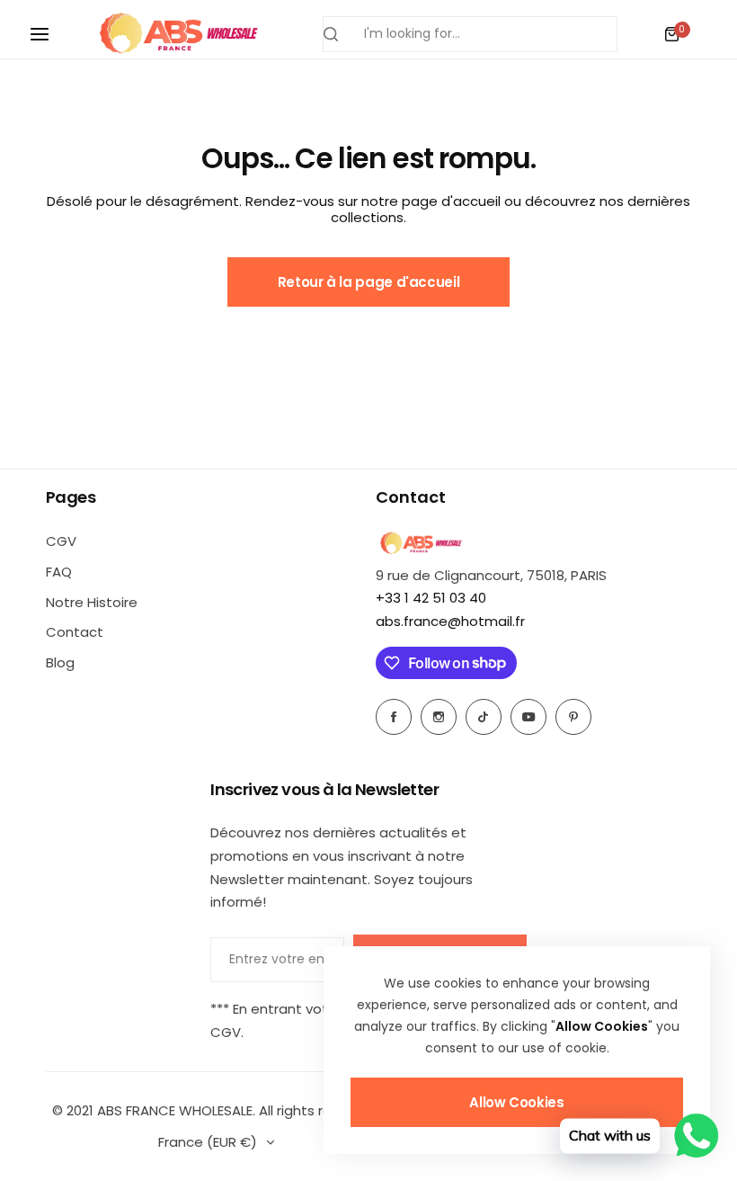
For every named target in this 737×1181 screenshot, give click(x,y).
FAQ (59, 571)
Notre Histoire (92, 602)
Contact (74, 631)
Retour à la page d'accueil (369, 282)
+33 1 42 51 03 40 (431, 597)
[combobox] (470, 34)
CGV (61, 541)
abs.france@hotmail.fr (450, 621)
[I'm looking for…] (331, 34)
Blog (60, 662)
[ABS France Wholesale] (178, 33)
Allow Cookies (516, 1102)
